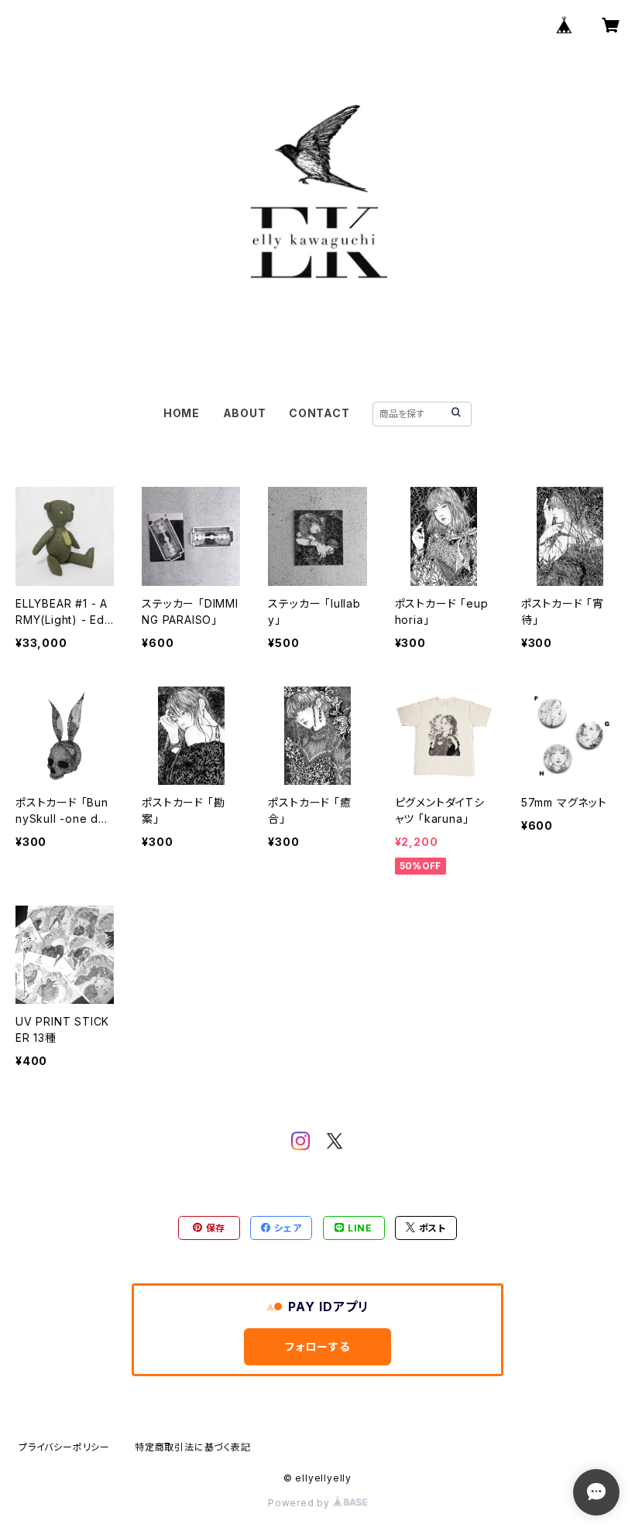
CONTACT (319, 413)
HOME (181, 413)
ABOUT (244, 413)
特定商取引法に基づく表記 (193, 1447)
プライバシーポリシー (64, 1447)
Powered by (300, 1503)
